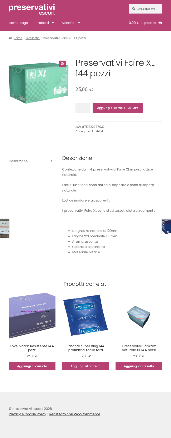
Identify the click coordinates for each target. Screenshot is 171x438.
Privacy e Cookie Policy (27, 414)
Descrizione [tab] (18, 161)
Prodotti (42, 22)
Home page (18, 22)
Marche (68, 22)
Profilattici (33, 38)
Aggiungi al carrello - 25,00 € (117, 108)
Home (18, 38)
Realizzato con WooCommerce (74, 414)
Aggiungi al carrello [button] (32, 366)
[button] (62, 64)
